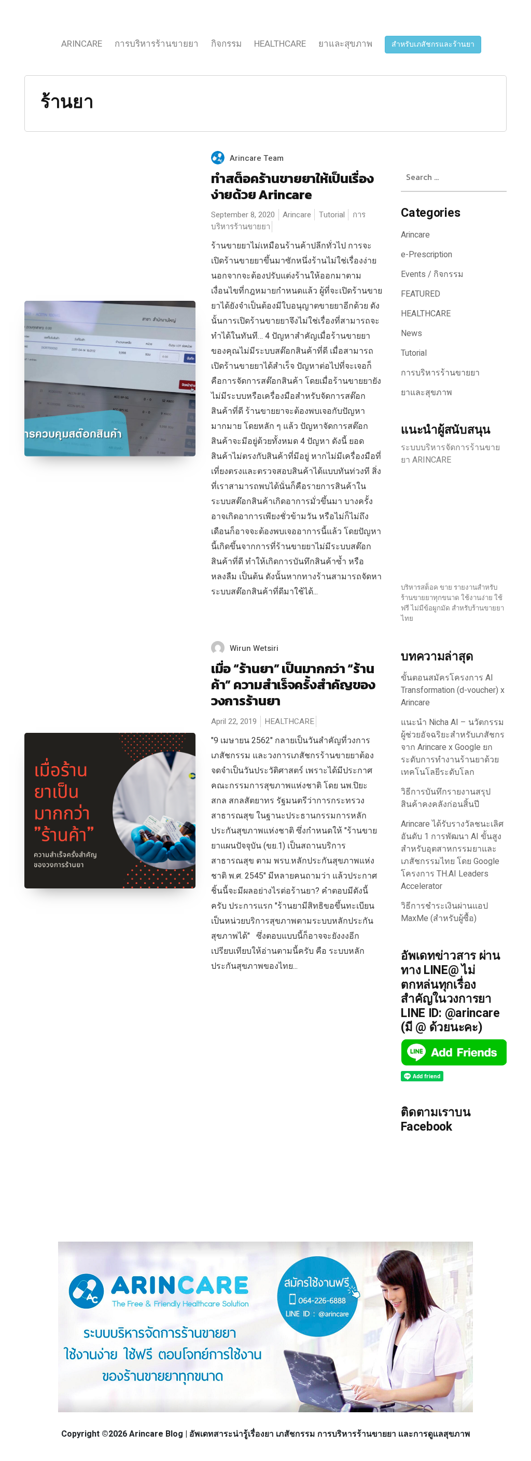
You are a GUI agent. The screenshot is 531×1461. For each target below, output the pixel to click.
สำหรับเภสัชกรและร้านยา (433, 44)
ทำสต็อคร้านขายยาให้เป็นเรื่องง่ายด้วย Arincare (292, 186)
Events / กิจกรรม (432, 274)
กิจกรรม (226, 43)
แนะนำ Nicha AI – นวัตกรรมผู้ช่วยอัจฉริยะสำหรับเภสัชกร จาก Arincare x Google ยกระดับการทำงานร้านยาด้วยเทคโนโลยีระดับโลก (453, 747)
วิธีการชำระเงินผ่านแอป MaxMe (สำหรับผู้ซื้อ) (444, 912)
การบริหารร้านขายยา (157, 43)
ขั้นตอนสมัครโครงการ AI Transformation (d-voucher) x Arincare (453, 690)
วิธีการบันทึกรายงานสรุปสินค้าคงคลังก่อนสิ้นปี (446, 798)
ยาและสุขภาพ (345, 43)
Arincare (81, 43)
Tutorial (332, 214)
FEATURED (420, 294)
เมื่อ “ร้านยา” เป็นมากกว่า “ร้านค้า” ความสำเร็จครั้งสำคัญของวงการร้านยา (293, 684)
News (411, 333)
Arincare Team (257, 158)
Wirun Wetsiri (254, 648)
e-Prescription (426, 254)
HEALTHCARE (280, 43)
